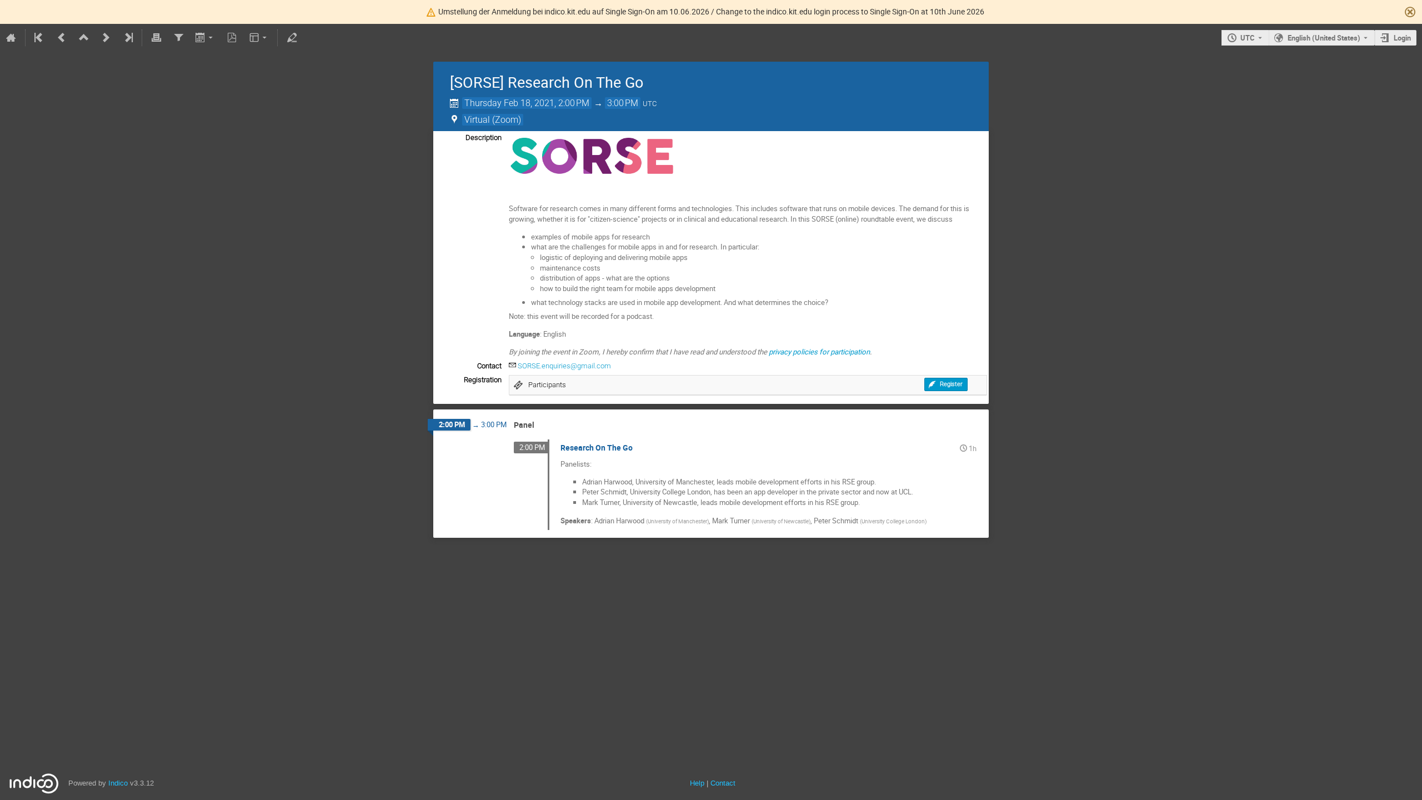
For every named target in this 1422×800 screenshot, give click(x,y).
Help (697, 783)
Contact (722, 783)
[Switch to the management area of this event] (292, 38)
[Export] (205, 38)
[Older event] (62, 38)
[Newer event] (106, 38)
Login (1402, 38)
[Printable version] (156, 38)
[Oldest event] (39, 38)
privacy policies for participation (819, 352)
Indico (118, 783)
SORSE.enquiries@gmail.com (564, 366)
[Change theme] (259, 38)
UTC (1247, 38)
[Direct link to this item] (542, 425)
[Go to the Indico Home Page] (11, 38)
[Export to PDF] (232, 38)
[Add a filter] (178, 38)
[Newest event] (128, 38)
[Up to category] (84, 38)
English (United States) (1324, 38)
